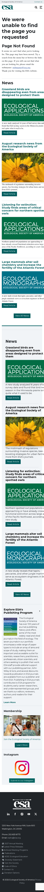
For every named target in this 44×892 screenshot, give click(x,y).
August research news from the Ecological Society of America (22, 146)
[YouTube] (28, 814)
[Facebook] (15, 814)
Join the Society (12, 863)
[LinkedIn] (8, 814)
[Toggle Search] (36, 7)
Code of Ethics (10, 866)
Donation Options (11, 873)
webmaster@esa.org (21, 67)
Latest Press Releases (13, 847)
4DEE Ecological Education (16, 856)
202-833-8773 (14, 834)
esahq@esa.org (14, 838)
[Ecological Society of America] (7, 7)
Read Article (9, 133)
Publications (9, 853)
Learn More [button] (22, 745)
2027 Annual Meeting (13, 843)
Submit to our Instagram (22, 780)
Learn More (10, 702)
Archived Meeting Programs (15, 850)
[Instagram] (22, 814)
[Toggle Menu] (41, 7)
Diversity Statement (13, 860)
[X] (35, 814)
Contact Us (38, 2)
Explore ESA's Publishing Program (18, 611)
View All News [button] (22, 316)
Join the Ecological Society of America (22, 739)
